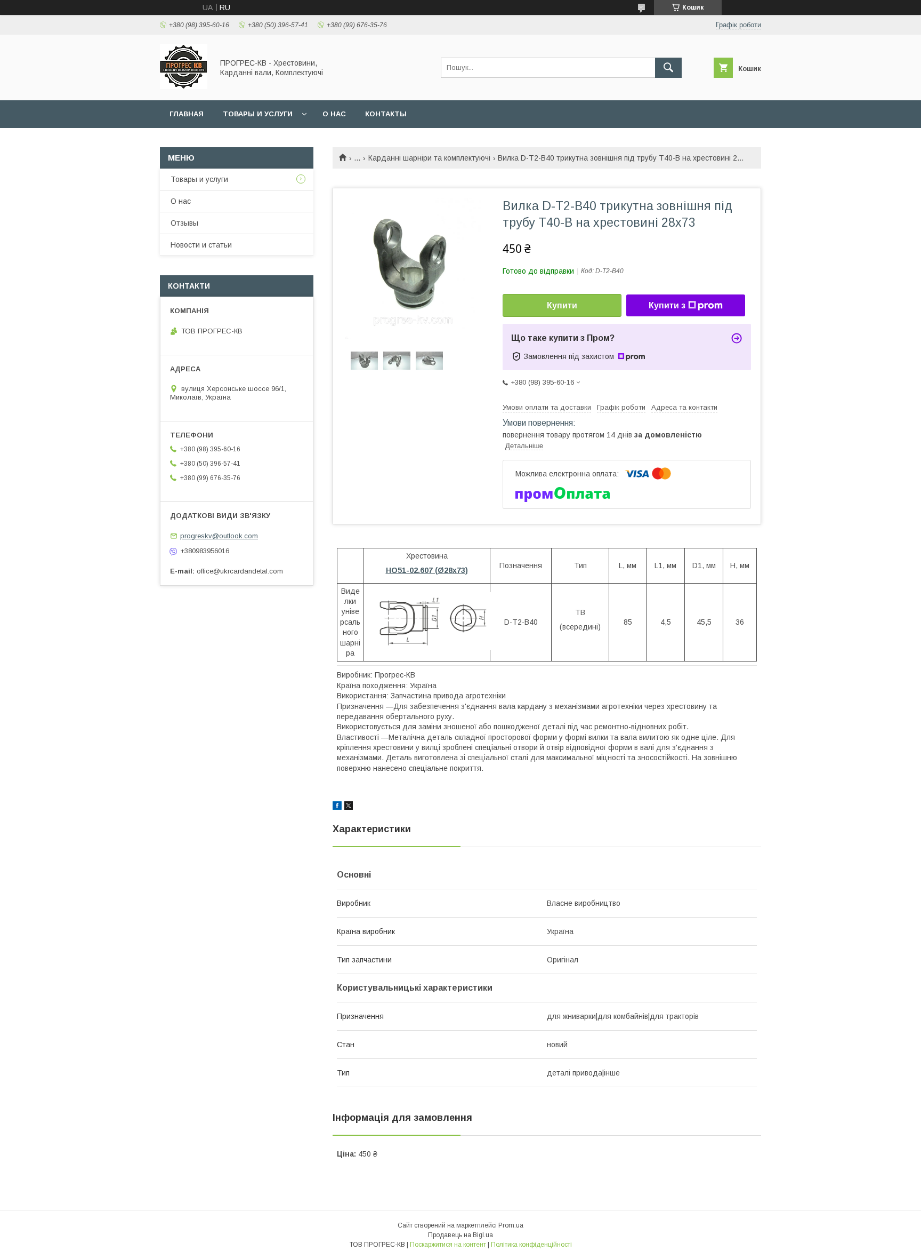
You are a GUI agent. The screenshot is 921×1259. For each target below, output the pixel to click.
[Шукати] (668, 68)
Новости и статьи (201, 245)
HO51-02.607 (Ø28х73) (427, 570)
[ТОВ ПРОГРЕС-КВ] (183, 86)
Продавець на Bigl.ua (460, 1235)
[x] (348, 807)
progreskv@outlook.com (219, 536)
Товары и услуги (258, 114)
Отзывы (184, 223)
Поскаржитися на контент (448, 1244)
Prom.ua (510, 1225)
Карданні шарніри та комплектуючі (429, 158)
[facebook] (337, 807)
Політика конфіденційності (531, 1244)
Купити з (667, 305)
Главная (186, 114)
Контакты (386, 114)
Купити (562, 305)
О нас (334, 114)
